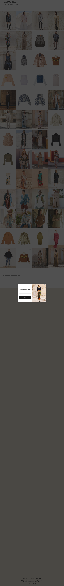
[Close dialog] (45, 284)
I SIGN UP (25, 297)
